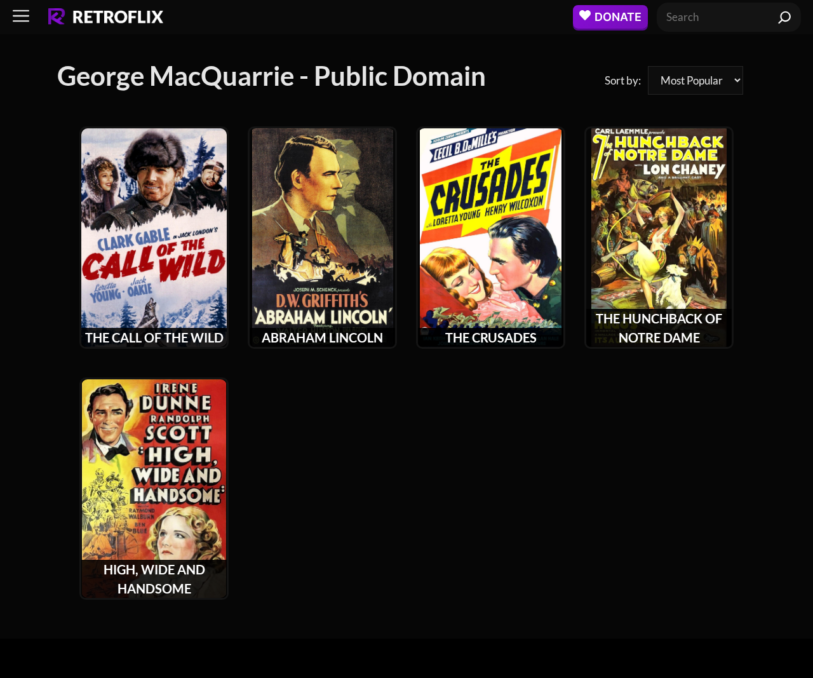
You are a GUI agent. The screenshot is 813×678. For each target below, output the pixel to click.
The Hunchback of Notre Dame (659, 328)
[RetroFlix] (105, 17)
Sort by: (623, 80)
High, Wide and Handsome (154, 579)
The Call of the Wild (154, 337)
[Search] (785, 17)
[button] (21, 17)
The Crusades (491, 337)
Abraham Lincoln (322, 337)
